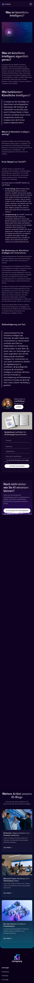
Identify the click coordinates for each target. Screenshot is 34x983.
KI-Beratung (5, 975)
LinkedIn (18, 407)
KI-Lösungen (5, 979)
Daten (27, 460)
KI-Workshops (5, 971)
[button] (30, 4)
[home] (8, 4)
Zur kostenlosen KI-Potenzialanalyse (17, 510)
